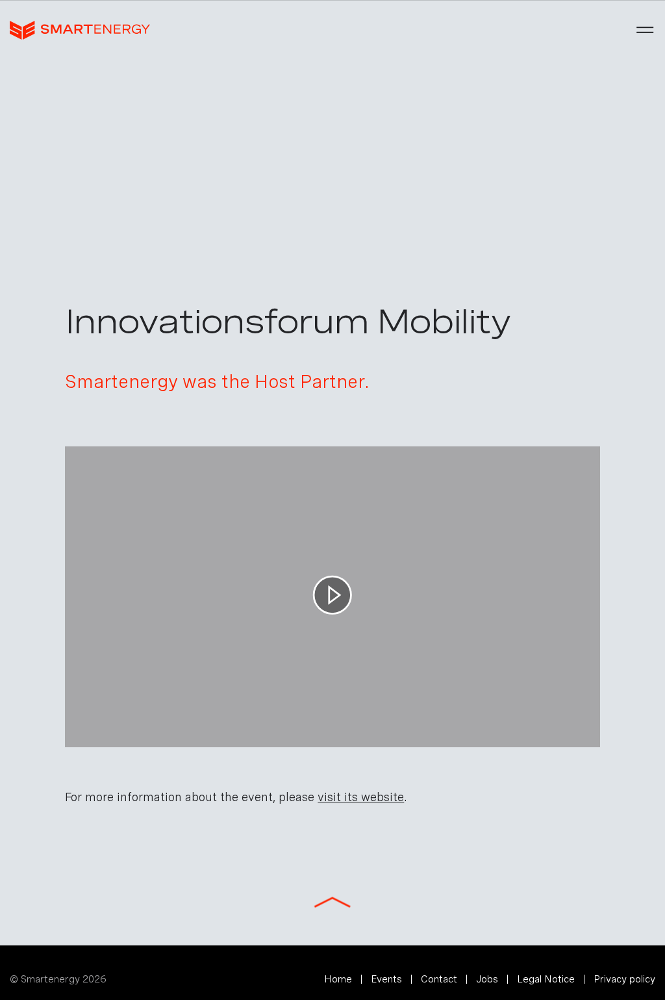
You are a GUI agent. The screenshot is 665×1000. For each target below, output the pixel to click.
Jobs (487, 979)
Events (386, 979)
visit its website (361, 797)
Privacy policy (624, 979)
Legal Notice (546, 979)
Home (338, 979)
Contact (439, 979)
